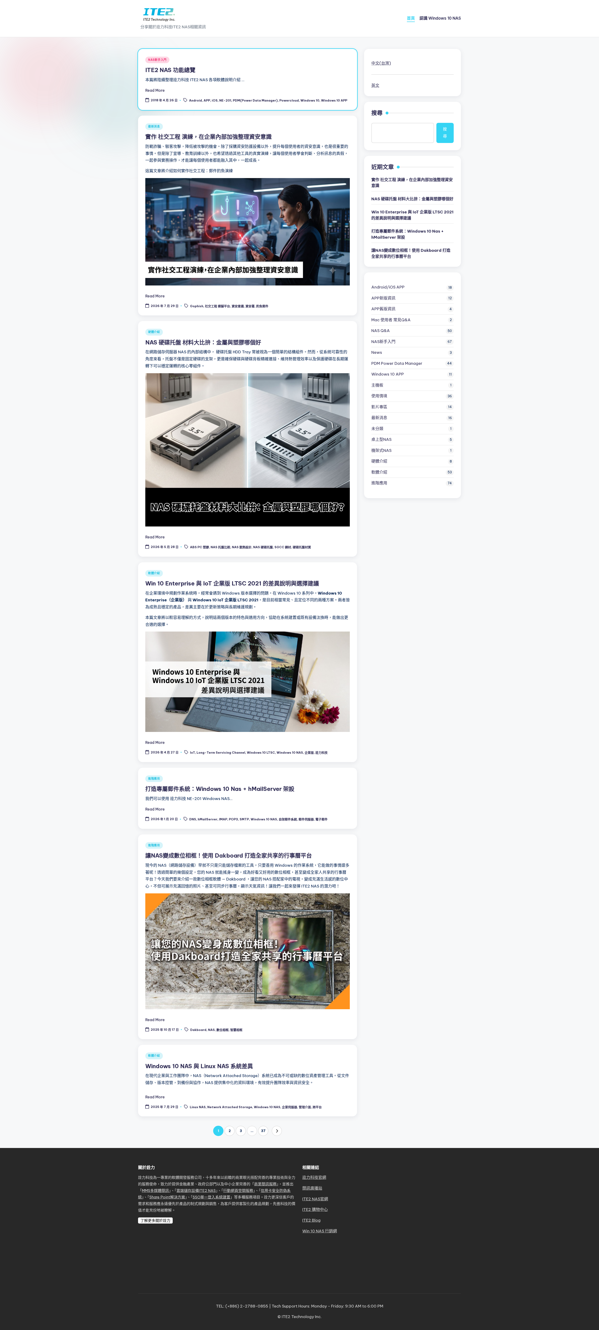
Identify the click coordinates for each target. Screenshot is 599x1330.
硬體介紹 (154, 332)
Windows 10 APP (334, 100)
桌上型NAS (381, 439)
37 (263, 1131)
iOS (215, 100)
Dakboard (198, 1030)
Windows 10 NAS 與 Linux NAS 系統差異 (199, 1066)
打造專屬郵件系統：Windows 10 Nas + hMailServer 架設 (219, 788)
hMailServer (207, 819)
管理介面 (305, 1107)
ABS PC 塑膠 (199, 547)
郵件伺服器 (306, 819)
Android (195, 100)
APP (207, 100)
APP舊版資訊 (383, 308)
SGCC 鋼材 (282, 547)
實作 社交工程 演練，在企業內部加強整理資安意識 (208, 136)
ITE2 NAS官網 (315, 1199)
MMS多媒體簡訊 (155, 1190)
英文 (375, 85)
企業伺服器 (289, 1107)
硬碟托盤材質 (302, 547)
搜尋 (377, 112)
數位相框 (222, 1030)
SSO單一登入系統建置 (211, 1197)
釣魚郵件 (262, 306)
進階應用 (154, 778)
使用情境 (379, 395)
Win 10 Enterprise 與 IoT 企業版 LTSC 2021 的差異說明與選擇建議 (232, 583)
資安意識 (238, 306)
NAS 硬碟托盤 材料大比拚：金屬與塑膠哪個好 (203, 342)
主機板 (377, 385)
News (376, 352)
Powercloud (289, 100)
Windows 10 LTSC (261, 752)
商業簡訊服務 (265, 1184)
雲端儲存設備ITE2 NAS (196, 1190)
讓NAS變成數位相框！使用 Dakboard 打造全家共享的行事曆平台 (228, 855)
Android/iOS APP (388, 287)
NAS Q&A (380, 330)
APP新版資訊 (383, 298)
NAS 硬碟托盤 (263, 547)
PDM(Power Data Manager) (255, 100)
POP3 (233, 819)
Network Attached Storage (229, 1107)
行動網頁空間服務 (238, 1190)
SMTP (244, 819)
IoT (192, 752)
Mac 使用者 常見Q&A (391, 319)
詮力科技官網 (314, 1177)
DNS (192, 819)
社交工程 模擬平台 (217, 306)
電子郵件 (321, 819)
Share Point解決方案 (167, 1197)
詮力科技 (321, 752)
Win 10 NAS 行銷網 (319, 1231)
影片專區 (379, 406)
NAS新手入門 (157, 60)
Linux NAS (198, 1107)
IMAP (223, 819)
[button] (277, 1131)
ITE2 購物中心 (315, 1209)
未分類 (377, 428)
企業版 (309, 752)
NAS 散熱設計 (242, 547)
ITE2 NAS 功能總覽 (170, 69)
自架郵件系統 (288, 819)
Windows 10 (309, 100)
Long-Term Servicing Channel (221, 752)
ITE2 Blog (311, 1220)
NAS (211, 1030)
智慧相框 (236, 1030)
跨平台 (317, 1107)
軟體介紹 (154, 573)
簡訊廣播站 (312, 1188)
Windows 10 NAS (290, 752)
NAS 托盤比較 (220, 547)
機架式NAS (381, 450)
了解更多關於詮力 (155, 1220)
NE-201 (225, 100)
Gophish (196, 306)
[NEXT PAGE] (277, 1131)
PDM (396, 363)
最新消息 (154, 126)
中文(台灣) (381, 63)
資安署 (250, 306)
